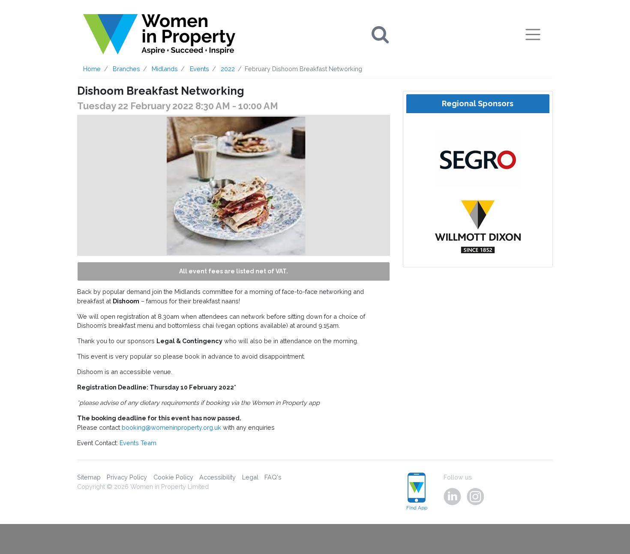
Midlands (165, 68)
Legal (250, 477)
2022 (228, 68)
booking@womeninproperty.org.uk (171, 427)
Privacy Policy (127, 477)
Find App (416, 508)
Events (199, 68)
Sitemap (89, 477)
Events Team (138, 442)
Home (92, 68)
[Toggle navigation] (533, 34)
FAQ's (273, 477)
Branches (126, 68)
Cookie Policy (173, 477)
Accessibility (217, 477)
